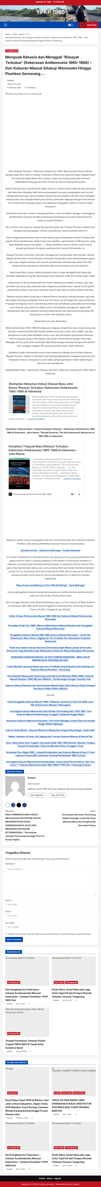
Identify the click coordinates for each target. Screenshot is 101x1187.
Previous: (25, 825)
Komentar (10, 863)
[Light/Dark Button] (70, 25)
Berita (49, 1178)
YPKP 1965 (50, 12)
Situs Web (9, 922)
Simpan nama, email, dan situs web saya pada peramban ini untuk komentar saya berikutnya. (49, 934)
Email (8, 911)
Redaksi (10, 80)
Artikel (57, 1093)
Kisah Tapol (59, 982)
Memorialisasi (78, 1093)
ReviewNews (61, 1184)
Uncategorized (11, 51)
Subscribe (91, 25)
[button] (5, 25)
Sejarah (57, 1178)
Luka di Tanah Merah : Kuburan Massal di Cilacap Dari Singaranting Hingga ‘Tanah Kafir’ (50, 730)
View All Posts (57, 795)
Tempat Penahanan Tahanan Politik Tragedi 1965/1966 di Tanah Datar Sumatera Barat (25, 1044)
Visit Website (36, 795)
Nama (8, 900)
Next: (79, 818)
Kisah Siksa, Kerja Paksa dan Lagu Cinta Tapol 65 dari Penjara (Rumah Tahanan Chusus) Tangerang (72, 993)
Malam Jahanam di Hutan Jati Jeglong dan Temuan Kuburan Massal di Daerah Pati (50, 736)
